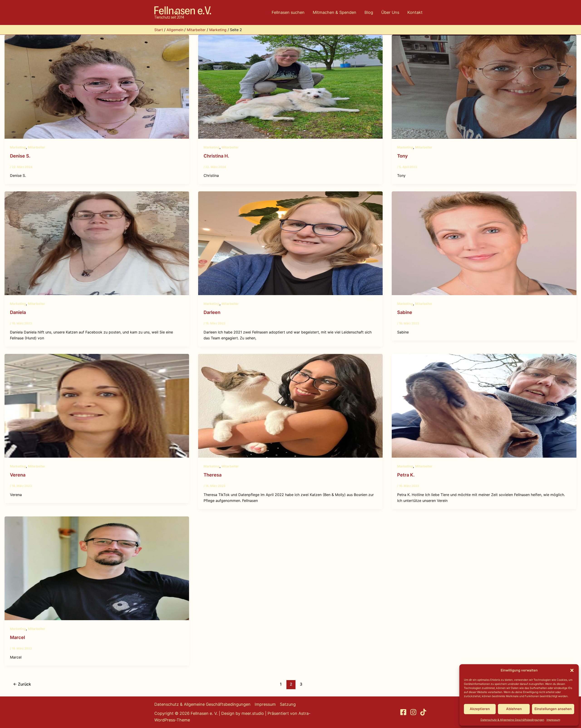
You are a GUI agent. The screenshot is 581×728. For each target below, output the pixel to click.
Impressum (553, 719)
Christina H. (216, 156)
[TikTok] (423, 712)
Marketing (18, 147)
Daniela (18, 312)
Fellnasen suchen (288, 12)
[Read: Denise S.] (97, 86)
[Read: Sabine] (484, 243)
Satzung (288, 704)
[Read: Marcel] (97, 568)
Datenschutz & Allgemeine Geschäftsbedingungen (512, 719)
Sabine (404, 312)
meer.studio (252, 713)
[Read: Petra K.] (484, 405)
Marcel (17, 637)
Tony (402, 156)
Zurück (22, 684)
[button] (572, 670)
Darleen (212, 312)
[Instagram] (413, 712)
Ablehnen (514, 709)
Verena (17, 475)
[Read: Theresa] (290, 405)
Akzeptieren (480, 709)
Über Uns (390, 12)
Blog (368, 12)
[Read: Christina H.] (290, 86)
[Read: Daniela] (97, 243)
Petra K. (406, 475)
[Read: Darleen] (290, 243)
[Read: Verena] (97, 405)
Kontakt (415, 12)
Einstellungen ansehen (553, 709)
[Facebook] (403, 712)
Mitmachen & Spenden (334, 12)
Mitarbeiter (36, 147)
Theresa (213, 475)
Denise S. (20, 156)
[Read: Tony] (484, 86)
